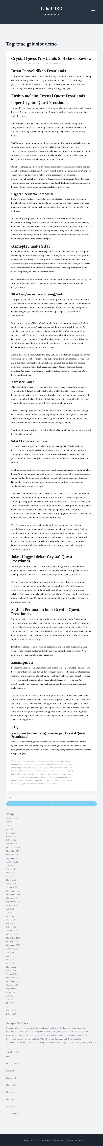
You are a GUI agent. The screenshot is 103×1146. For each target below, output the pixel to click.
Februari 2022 (12, 1014)
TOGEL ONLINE (13, 1114)
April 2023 (10, 963)
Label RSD (51, 9)
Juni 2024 (10, 913)
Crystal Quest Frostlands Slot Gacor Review (51, 58)
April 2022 (10, 1007)
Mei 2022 (10, 1003)
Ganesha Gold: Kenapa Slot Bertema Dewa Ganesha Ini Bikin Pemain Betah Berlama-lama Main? (46, 1035)
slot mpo (10, 1099)
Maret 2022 (11, 1010)
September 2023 (13, 945)
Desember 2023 (12, 934)
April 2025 (10, 876)
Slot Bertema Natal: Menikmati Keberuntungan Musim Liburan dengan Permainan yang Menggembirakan (51, 1042)
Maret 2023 (11, 967)
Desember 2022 (13, 978)
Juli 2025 (10, 865)
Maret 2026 (11, 836)
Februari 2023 (12, 970)
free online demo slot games (33, 771)
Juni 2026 (10, 826)
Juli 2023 (10, 952)
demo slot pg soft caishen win (22, 768)
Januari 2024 (11, 931)
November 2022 (13, 981)
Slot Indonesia (55, 63)
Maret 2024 (11, 923)
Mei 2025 (10, 873)
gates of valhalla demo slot (55, 771)
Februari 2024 (12, 927)
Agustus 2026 (12, 818)
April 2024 (10, 920)
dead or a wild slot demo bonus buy (33, 764)
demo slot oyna (67, 764)
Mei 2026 (10, 829)
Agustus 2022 (12, 992)
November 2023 (13, 938)
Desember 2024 (13, 891)
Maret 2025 (11, 880)
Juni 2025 (10, 869)
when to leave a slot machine (46, 784)
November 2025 (13, 851)
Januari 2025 (11, 887)
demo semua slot (53, 764)
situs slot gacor (13, 1064)
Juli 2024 (10, 909)
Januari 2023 (11, 974)
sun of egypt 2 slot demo (48, 780)
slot (8, 1056)
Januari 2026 (11, 844)
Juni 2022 (10, 999)
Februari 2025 (12, 883)
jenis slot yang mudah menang (39, 774)
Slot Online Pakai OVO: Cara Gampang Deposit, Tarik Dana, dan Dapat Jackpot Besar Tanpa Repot (48, 1032)
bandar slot (11, 1078)
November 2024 (13, 894)
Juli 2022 (10, 996)
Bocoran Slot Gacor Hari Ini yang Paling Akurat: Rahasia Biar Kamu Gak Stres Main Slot (43, 1039)
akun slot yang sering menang (25, 761)
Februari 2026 (12, 840)
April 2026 (10, 833)
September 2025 (13, 858)
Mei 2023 (10, 960)
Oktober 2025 (12, 855)
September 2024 (13, 902)
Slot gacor (10, 1106)
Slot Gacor (10, 1092)
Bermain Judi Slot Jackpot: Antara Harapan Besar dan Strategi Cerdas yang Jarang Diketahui (45, 1028)
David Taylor (37, 63)
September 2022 (13, 989)
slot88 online (11, 1085)
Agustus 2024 (12, 905)
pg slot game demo (59, 774)
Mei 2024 (10, 916)
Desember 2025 (13, 847)
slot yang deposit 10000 (29, 780)
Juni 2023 (10, 956)
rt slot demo (24, 777)
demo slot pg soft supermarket (47, 768)
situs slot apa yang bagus (39, 777)
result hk (10, 1071)
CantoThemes (75, 1140)
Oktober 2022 (12, 985)
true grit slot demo (27, 784)
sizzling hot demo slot (58, 777)
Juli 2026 (10, 822)
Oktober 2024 (12, 898)
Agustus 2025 (12, 862)
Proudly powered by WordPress (36, 1140)
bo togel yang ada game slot (49, 761)
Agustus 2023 (12, 949)
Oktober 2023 (12, 941)
